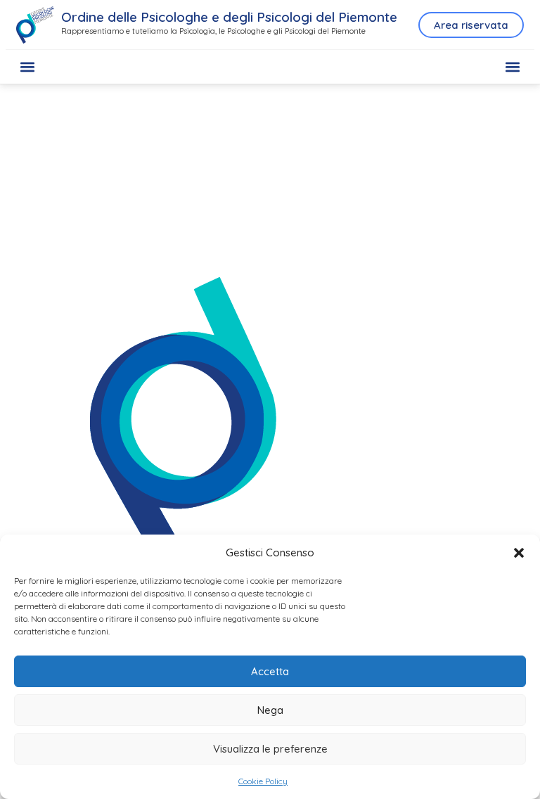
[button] (519, 553)
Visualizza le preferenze (270, 748)
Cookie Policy (263, 781)
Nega (270, 710)
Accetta (270, 671)
